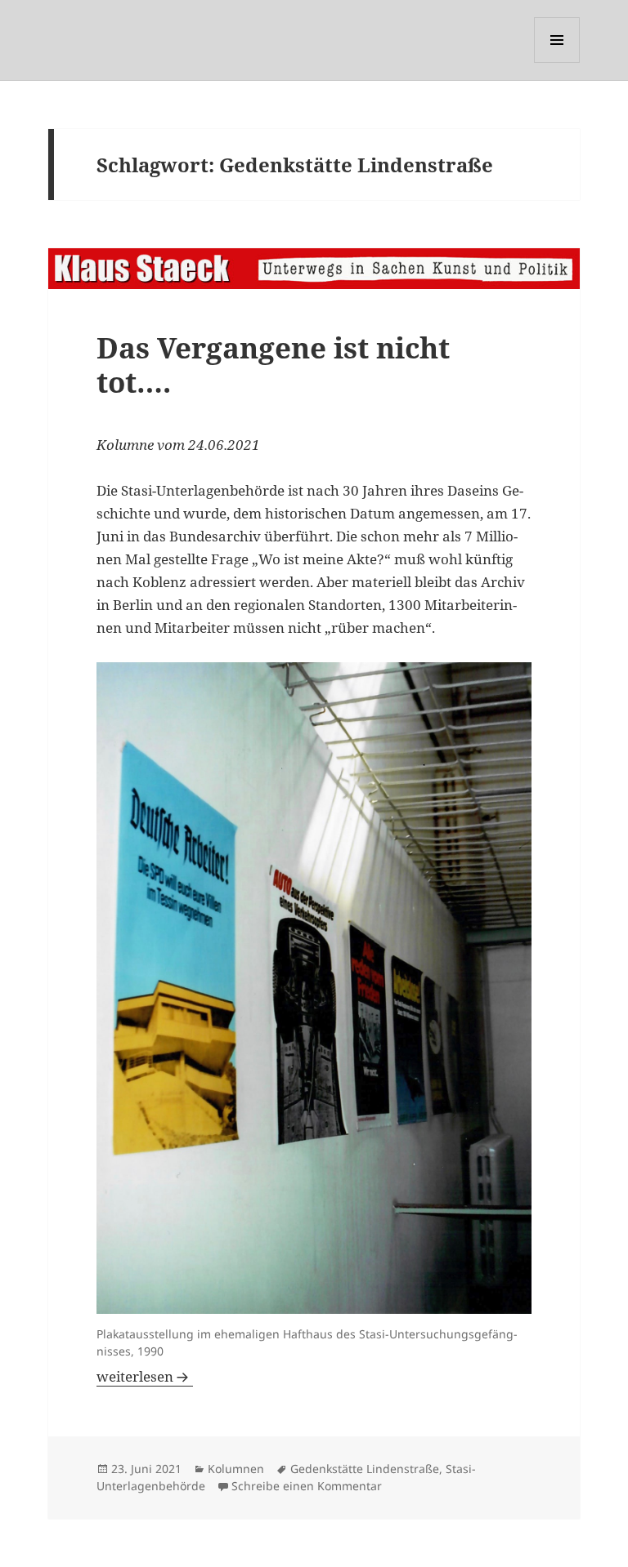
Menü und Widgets (557, 62)
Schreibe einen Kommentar (306, 1486)
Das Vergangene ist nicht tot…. (273, 364)
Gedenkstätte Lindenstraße (364, 1468)
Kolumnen (236, 1468)
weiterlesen (144, 1376)
